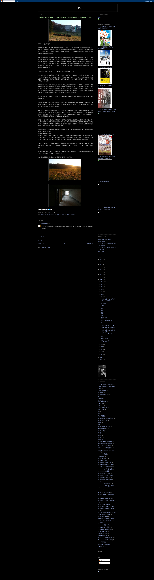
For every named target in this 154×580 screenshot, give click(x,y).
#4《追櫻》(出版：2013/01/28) (106, 134)
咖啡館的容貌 (101, 241)
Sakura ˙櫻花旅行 (102, 531)
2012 (101, 272)
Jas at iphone (101, 481)
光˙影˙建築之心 (54, 214)
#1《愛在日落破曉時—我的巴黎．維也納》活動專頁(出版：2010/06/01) (107, 209)
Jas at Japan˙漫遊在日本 (104, 484)
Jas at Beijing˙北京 (102, 460)
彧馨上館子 (101, 251)
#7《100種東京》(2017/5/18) (105, 67)
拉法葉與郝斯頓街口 (106, 320)
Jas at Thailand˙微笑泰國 (104, 504)
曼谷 (102, 315)
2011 (101, 274)
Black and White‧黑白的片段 (105, 441)
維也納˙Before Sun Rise (104, 426)
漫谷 (102, 310)
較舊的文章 (90, 243)
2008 (101, 357)
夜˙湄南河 (103, 303)
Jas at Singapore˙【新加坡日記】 (106, 494)
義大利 (99, 422)
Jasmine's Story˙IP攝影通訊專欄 (106, 518)
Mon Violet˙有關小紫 (103, 525)
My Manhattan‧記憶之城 (104, 527)
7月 (102, 294)
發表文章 (102, 560)
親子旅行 (100, 437)
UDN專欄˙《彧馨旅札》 (70, 214)
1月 (102, 354)
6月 (102, 297)
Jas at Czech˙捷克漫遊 (103, 471)
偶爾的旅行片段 (105, 341)
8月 (102, 292)
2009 (101, 279)
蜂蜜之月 (100, 424)
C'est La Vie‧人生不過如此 (104, 446)
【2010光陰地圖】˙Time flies (105, 384)
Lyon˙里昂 (61, 214)
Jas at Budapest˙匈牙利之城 (105, 467)
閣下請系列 (101, 431)
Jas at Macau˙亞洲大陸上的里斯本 (107, 486)
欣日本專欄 (101, 409)
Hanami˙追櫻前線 (102, 454)
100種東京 (100, 392)
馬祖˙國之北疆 (101, 416)
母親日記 (100, 399)
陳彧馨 (99, 17)
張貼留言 (40, 240)
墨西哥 (99, 435)
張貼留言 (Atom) (46, 247)
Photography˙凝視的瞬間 (104, 529)
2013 (101, 269)
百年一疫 (100, 405)
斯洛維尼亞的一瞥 (102, 420)
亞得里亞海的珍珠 (102, 407)
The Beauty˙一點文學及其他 (105, 538)
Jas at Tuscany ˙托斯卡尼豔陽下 (106, 506)
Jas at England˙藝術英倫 (104, 473)
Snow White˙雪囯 (102, 535)
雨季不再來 (104, 318)
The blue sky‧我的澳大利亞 (105, 540)
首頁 (65, 243)
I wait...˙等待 (101, 456)
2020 (101, 259)
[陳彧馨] (98, 19)
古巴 (99, 397)
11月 (102, 284)
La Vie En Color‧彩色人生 (104, 520)
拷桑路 (103, 305)
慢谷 (102, 313)
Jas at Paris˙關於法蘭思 (104, 492)
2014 (101, 267)
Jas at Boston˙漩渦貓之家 (104, 462)
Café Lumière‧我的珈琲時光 (105, 448)
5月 (102, 344)
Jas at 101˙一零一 (102, 458)
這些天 (103, 308)
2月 (102, 351)
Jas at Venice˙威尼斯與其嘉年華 (106, 508)
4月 (102, 346)
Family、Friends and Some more (106, 450)
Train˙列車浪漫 (102, 542)
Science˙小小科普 (102, 533)
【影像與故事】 (102, 390)
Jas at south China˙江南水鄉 (105, 498)
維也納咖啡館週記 (102, 428)
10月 (102, 286)
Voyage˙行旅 (101, 546)
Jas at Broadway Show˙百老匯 (105, 464)
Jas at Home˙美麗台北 (103, 477)
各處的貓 (100, 403)
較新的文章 (41, 243)
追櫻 (99, 414)
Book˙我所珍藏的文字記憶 (105, 443)
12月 (102, 282)
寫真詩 (99, 433)
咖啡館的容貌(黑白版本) (104, 239)
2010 (101, 277)
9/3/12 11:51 (45, 236)
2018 (101, 262)
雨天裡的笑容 (104, 338)
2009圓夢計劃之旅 (45, 214)
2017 (101, 264)
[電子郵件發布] (54, 212)
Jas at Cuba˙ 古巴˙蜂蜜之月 (105, 469)
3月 (102, 349)
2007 (101, 360)
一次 (78, 7)
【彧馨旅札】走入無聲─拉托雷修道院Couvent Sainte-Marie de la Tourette (65, 17)
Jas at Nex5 (101, 490)
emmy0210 (44, 223)
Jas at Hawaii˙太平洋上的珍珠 (105, 475)
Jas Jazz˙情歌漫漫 (102, 516)
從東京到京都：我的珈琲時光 (105, 418)
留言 (101, 563)
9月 (102, 289)
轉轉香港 (100, 439)
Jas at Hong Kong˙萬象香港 (105, 479)
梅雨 (102, 336)
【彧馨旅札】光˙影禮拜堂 (108, 327)
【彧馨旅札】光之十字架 (107, 325)
